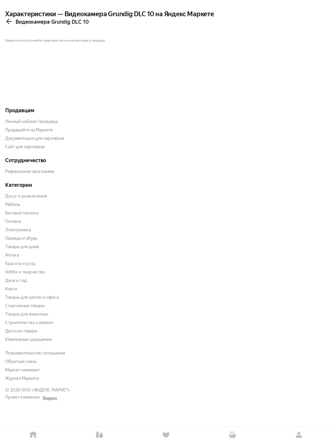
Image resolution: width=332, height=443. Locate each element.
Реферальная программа (29, 171)
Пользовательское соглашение (35, 353)
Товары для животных (27, 314)
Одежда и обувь (21, 238)
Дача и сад (16, 280)
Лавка (99, 435)
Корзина (232, 435)
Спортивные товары (25, 305)
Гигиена (13, 221)
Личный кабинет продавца (31, 121)
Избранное (166, 435)
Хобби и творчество (25, 271)
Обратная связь (20, 361)
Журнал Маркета (22, 378)
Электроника (18, 229)
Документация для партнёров (34, 138)
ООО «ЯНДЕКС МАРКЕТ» (45, 390)
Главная (33, 435)
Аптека (12, 255)
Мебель (12, 204)
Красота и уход (20, 263)
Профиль (299, 435)
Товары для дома (22, 246)
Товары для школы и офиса (32, 297)
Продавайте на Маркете (29, 129)
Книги (11, 288)
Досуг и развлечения (26, 196)
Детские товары (21, 331)
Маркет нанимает (22, 369)
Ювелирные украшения (28, 339)
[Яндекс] (50, 398)
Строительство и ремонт (29, 322)
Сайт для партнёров (25, 146)
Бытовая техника (22, 212)
